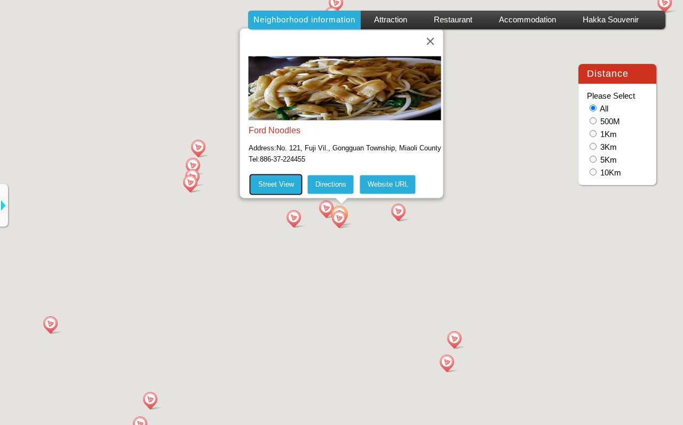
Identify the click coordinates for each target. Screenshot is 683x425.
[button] (341, 218)
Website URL (388, 184)
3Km (608, 147)
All (604, 109)
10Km (610, 173)
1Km (608, 134)
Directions (330, 184)
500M (610, 121)
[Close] (430, 41)
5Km (608, 160)
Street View (276, 184)
